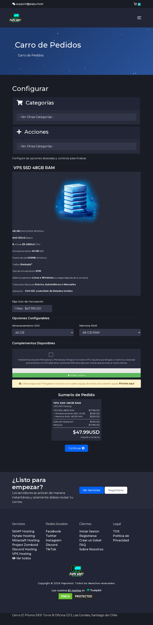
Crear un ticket (90, 540)
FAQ (82, 545)
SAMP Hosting (23, 531)
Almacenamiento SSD (26, 325)
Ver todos (23, 558)
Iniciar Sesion (89, 531)
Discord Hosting (24, 549)
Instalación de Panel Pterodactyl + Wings (77, 354)
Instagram (53, 540)
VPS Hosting (21, 554)
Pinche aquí (126, 383)
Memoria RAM (88, 325)
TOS (116, 531)
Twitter (51, 536)
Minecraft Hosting (25, 540)
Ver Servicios (91, 490)
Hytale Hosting (23, 536)
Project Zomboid (25, 545)
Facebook (53, 531)
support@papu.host (29, 4)
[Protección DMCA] (76, 596)
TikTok (51, 549)
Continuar (75, 448)
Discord (51, 545)
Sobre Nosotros (91, 549)
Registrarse (116, 490)
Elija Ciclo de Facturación (27, 301)
